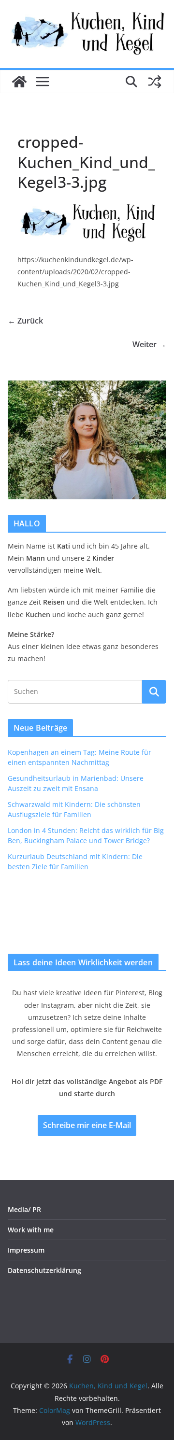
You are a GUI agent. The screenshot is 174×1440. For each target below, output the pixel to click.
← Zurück (25, 320)
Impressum (26, 1250)
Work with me (31, 1229)
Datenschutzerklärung (44, 1270)
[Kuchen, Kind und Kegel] (19, 81)
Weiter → (149, 344)
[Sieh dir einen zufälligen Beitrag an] (154, 81)
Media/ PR (24, 1209)
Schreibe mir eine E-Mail (87, 1125)
